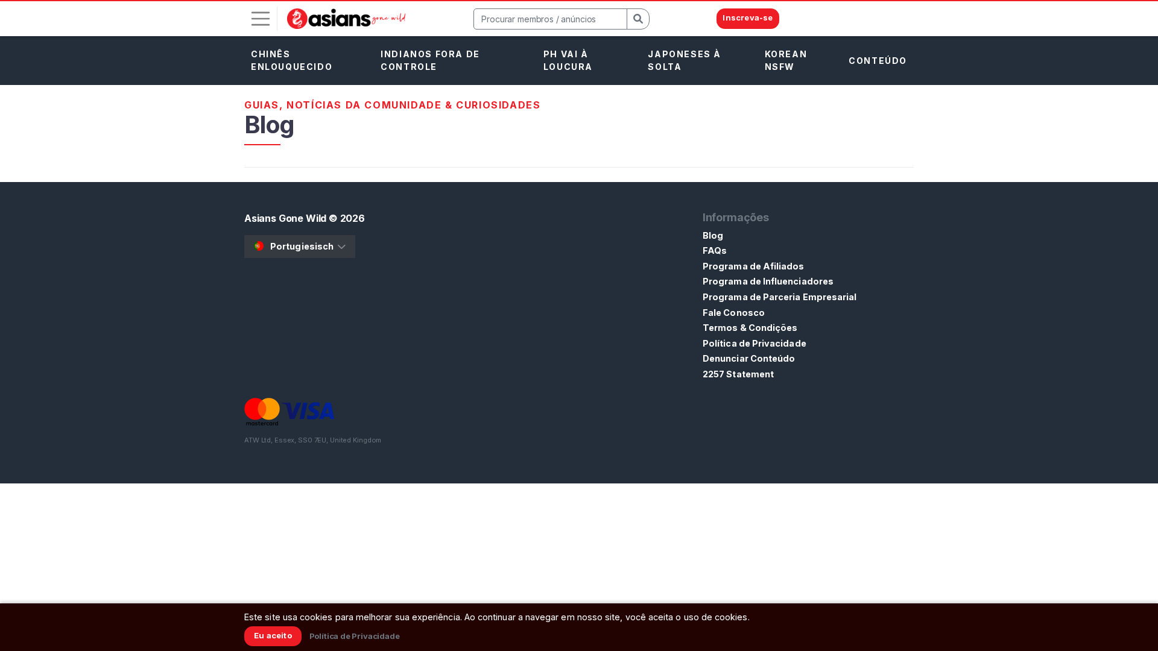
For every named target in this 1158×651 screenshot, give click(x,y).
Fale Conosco (734, 312)
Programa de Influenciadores (768, 281)
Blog (713, 235)
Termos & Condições (750, 327)
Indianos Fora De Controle (430, 60)
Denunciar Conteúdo (749, 358)
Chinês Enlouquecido (291, 60)
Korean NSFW (786, 60)
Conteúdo (878, 60)
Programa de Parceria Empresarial (779, 297)
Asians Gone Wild (285, 218)
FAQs (715, 250)
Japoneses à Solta (684, 60)
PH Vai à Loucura (568, 60)
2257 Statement (738, 374)
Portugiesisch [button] (301, 246)
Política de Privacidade (754, 343)
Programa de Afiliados (754, 266)
